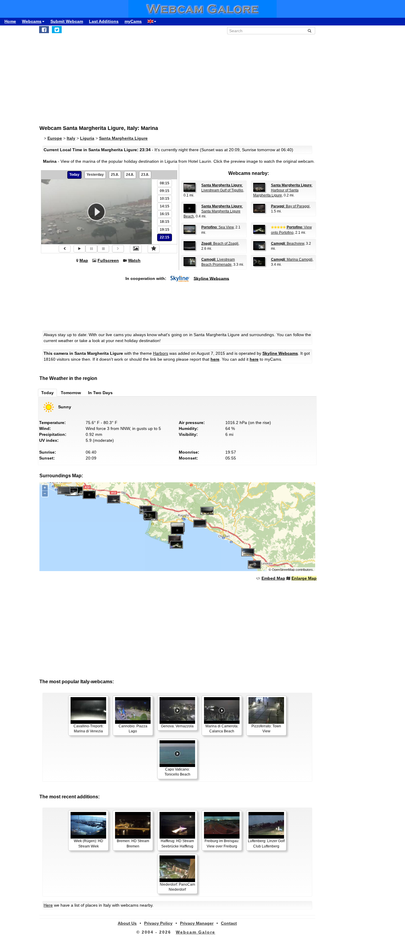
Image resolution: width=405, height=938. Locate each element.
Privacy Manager (196, 923)
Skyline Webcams (211, 278)
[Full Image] (136, 249)
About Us (127, 923)
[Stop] (103, 248)
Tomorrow (71, 392)
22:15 (164, 237)
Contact (229, 923)
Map (83, 260)
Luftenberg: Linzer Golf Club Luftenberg (266, 843)
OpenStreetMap (283, 569)
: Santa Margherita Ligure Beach (213, 211)
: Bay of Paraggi (290, 206)
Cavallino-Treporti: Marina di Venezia (88, 728)
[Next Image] (118, 248)
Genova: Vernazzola (177, 726)
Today (74, 175)
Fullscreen (108, 260)
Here (48, 905)
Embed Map (273, 578)
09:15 (164, 191)
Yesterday (95, 175)
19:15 (164, 230)
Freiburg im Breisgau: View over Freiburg (222, 843)
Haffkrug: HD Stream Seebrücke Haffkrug (177, 843)
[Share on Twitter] (57, 29)
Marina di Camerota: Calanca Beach (221, 728)
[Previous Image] (65, 248)
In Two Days (100, 392)
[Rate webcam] (154, 249)
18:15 (164, 222)
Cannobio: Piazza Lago (133, 728)
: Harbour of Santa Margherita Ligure (282, 190)
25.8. (115, 175)
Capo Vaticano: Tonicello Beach (177, 771)
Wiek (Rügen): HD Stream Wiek (88, 843)
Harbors (160, 353)
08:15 (164, 183)
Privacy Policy (158, 923)
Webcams (32, 21)
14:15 (164, 206)
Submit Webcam (66, 21)
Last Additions (104, 21)
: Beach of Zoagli (219, 243)
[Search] (309, 30)
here (215, 359)
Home (10, 21)
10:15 (164, 198)
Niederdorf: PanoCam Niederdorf (177, 887)
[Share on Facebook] (44, 29)
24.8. (130, 175)
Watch (134, 260)
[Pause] (91, 248)
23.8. (145, 175)
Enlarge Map (304, 578)
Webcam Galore (195, 932)
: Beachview (287, 243)
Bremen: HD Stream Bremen (133, 843)
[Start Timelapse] (79, 248)
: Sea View (217, 227)
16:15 (164, 214)
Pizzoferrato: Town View (266, 728)
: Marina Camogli (291, 259)
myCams (133, 21)
